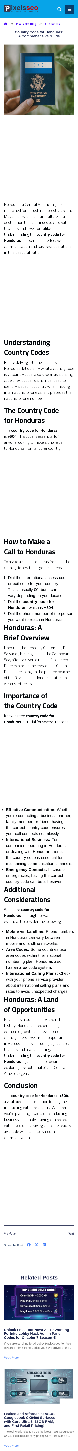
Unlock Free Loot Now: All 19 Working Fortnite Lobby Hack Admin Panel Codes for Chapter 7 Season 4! (36, 1334)
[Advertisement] (39, 162)
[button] (29, 1245)
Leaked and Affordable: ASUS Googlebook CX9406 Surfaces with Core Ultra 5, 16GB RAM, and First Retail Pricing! (29, 1420)
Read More (11, 1357)
